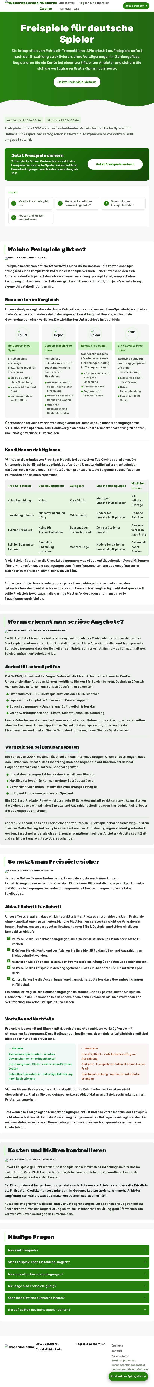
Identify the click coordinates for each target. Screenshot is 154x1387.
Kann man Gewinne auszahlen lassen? (36, 1298)
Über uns (117, 1345)
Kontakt (117, 1351)
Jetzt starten (134, 5)
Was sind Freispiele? (23, 1250)
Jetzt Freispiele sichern (77, 82)
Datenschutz (120, 1356)
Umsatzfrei (66, 3)
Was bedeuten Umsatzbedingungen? (35, 1274)
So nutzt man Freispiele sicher (122, 203)
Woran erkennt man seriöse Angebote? (78, 203)
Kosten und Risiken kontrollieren (31, 217)
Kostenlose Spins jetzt (127, 1376)
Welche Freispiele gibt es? (33, 203)
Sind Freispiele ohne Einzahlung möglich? (39, 1262)
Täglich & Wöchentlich (94, 3)
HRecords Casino (35, 1347)
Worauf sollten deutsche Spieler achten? (39, 1310)
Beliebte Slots (69, 9)
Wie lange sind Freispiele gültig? (32, 1286)
